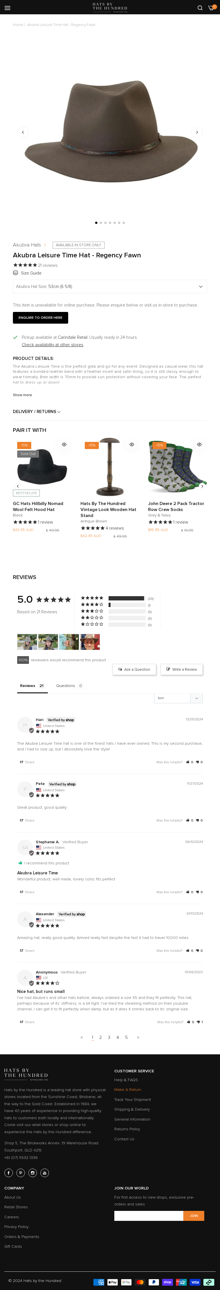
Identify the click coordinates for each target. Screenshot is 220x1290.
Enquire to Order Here (40, 318)
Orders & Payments (21, 1236)
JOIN (194, 1216)
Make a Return (127, 1089)
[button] (197, 132)
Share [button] (29, 762)
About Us (12, 1197)
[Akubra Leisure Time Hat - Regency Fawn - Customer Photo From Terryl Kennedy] (69, 642)
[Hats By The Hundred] (110, 7)
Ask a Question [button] (137, 669)
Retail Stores (16, 1207)
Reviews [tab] (27, 685)
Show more (22, 395)
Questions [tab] (65, 685)
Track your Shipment (132, 1099)
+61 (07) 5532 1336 (21, 1157)
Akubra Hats (27, 245)
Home (18, 25)
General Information (132, 1119)
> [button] (138, 1037)
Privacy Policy (16, 1226)
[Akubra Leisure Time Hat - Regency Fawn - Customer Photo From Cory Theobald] (27, 642)
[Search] (200, 7)
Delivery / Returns (35, 411)
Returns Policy (127, 1129)
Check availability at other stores (52, 344)
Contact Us (124, 1139)
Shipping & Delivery (132, 1109)
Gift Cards (13, 1246)
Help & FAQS (126, 1079)
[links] (9, 1173)
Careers (11, 1217)
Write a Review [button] (184, 669)
